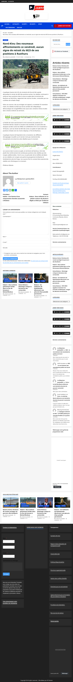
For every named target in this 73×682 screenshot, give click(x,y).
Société (24, 24)
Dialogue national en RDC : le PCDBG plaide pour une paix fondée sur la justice (61, 413)
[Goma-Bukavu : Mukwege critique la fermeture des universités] (26, 278)
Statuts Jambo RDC (55, 673)
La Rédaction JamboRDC (10, 57)
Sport (40, 24)
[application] (61, 119)
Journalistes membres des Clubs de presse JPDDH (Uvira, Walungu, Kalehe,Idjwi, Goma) (61, 190)
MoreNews (42, 680)
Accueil (7, 24)
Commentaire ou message (10, 560)
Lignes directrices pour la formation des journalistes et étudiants (60, 595)
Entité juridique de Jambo (57, 562)
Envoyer (6, 574)
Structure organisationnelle (58, 570)
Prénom (5, 544)
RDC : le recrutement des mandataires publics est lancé (61, 352)
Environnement (8, 281)
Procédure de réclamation (58, 605)
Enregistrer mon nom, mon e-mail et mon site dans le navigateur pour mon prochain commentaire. (24, 254)
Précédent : (14, 197)
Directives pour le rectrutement (59, 586)
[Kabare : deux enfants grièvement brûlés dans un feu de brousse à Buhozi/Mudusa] (28, 502)
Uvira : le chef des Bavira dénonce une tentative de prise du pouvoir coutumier (61, 398)
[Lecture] (54, 120)
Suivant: (38, 198)
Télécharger (57, 487)
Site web (5, 248)
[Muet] (65, 120)
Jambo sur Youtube (64, 26)
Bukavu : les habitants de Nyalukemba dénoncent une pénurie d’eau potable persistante (41, 289)
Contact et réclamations (10, 527)
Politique (28, 281)
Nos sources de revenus (57, 613)
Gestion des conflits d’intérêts (59, 578)
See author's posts (22, 183)
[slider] (67, 119)
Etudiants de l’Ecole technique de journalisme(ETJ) (61, 184)
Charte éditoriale (55, 554)
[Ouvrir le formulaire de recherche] (52, 26)
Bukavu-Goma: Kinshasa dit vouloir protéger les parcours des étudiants (61, 67)
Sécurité (32, 24)
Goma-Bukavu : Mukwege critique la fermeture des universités (25, 287)
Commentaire (7, 216)
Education (7, 505)
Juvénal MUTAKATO (58, 151)
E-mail (5, 242)
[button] (2, 25)
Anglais (19, 27)
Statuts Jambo (55, 621)
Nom (4, 236)
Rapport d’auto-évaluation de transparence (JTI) (58, 544)
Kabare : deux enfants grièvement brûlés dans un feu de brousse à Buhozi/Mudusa (10, 288)
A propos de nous (55, 535)
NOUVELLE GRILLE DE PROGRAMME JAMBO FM (60, 484)
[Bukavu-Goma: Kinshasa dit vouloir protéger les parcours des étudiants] (11, 502)
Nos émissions (10, 27)
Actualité (16, 24)
